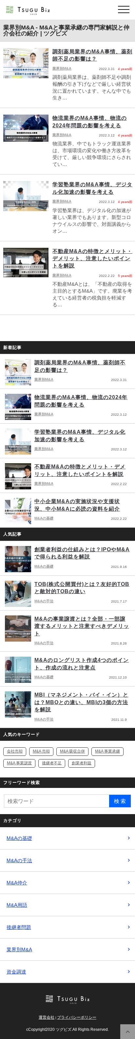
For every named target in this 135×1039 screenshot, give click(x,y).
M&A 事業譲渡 (19, 763)
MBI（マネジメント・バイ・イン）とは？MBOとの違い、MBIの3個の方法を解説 (81, 702)
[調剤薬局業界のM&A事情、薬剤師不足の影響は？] (67, 75)
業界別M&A (43, 379)
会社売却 (15, 751)
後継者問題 (19, 927)
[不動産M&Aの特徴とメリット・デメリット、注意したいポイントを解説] (67, 278)
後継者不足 (52, 763)
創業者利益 (81, 763)
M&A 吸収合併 (72, 751)
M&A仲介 (17, 882)
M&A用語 (17, 905)
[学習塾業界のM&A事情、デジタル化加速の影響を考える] (67, 207)
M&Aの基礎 (43, 518)
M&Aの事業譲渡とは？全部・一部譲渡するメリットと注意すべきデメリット (81, 626)
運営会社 (46, 1017)
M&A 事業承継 (107, 751)
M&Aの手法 (43, 601)
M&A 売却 (41, 751)
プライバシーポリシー (76, 1017)
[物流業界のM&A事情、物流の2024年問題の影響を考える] (67, 141)
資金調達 (16, 972)
